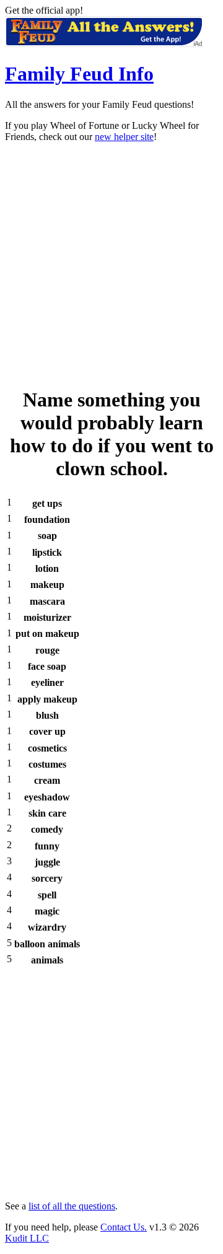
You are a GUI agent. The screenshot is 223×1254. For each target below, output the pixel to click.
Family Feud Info (79, 74)
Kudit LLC (27, 1238)
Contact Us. (123, 1227)
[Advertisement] (111, 263)
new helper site (124, 136)
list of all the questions (71, 1206)
